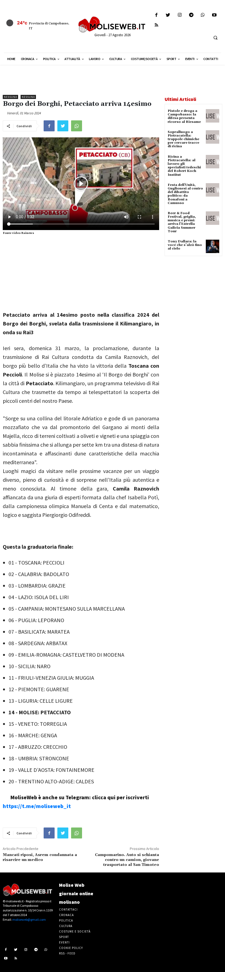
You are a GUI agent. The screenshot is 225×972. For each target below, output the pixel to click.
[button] (215, 37)
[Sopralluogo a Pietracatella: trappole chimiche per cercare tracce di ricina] (212, 137)
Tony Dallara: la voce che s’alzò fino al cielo (185, 245)
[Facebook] (156, 15)
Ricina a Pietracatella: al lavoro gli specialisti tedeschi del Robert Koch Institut (184, 166)
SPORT (64, 937)
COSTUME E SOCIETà (75, 931)
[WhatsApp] (76, 125)
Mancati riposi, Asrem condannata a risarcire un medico (40, 857)
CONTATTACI (68, 909)
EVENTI (64, 942)
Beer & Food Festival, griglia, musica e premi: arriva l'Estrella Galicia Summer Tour (182, 222)
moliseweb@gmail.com (29, 919)
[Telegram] (191, 15)
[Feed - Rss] (156, 25)
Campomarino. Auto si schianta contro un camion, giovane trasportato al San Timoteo (127, 859)
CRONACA (66, 915)
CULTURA (65, 926)
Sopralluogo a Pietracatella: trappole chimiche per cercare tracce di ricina (183, 139)
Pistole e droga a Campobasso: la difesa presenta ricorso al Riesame (184, 116)
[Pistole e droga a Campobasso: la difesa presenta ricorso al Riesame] (212, 116)
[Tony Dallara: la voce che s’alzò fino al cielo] (212, 246)
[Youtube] (214, 15)
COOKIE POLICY (71, 948)
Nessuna (10, 97)
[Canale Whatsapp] (202, 15)
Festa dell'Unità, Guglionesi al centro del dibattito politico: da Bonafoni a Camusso (185, 194)
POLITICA (66, 920)
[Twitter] (168, 15)
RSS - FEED (67, 953)
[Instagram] (179, 15)
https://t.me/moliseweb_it (37, 806)
